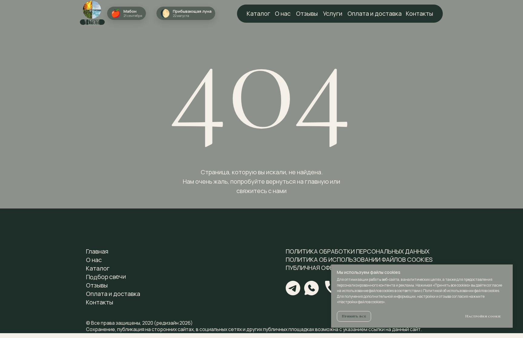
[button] (185, 13)
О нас (283, 13)
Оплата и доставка (374, 13)
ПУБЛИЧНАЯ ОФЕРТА (315, 268)
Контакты (419, 13)
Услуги (332, 13)
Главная (97, 251)
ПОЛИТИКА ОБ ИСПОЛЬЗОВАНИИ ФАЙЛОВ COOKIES (359, 259)
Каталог (98, 268)
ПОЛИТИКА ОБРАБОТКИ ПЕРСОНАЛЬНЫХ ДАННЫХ (357, 251)
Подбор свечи (106, 276)
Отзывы (307, 13)
